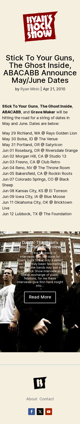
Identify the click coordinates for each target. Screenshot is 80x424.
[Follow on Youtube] (48, 411)
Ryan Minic (29, 89)
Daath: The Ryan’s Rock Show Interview (40, 244)
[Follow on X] (40, 411)
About (31, 399)
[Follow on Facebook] (31, 411)
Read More (40, 297)
